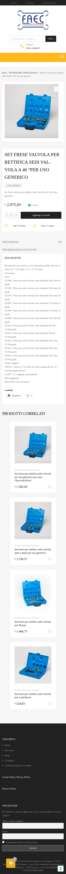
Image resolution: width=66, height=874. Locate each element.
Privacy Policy (23, 777)
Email (5, 831)
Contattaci (9, 760)
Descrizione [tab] (10, 242)
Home (4, 73)
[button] (56, 89)
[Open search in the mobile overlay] (33, 39)
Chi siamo (9, 750)
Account (14, 3)
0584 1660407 (33, 48)
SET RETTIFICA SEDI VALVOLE (23, 73)
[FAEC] (33, 29)
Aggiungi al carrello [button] (49, 487)
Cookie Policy (9, 777)
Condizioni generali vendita (18, 765)
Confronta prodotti (48, 3)
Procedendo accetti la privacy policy (22, 842)
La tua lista (29, 3)
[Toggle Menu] (62, 57)
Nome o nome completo (12, 821)
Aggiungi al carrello (41, 215)
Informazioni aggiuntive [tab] (19, 249)
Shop (7, 755)
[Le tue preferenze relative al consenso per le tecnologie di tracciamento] (61, 869)
